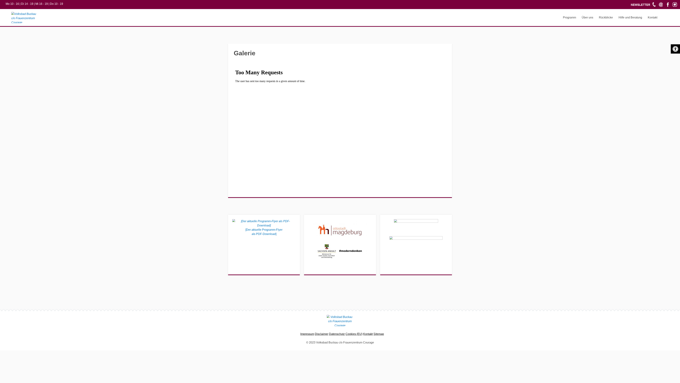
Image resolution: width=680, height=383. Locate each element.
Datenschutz (337, 333)
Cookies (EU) (353, 333)
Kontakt (368, 333)
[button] (675, 49)
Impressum (307, 333)
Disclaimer (321, 333)
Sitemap (378, 333)
